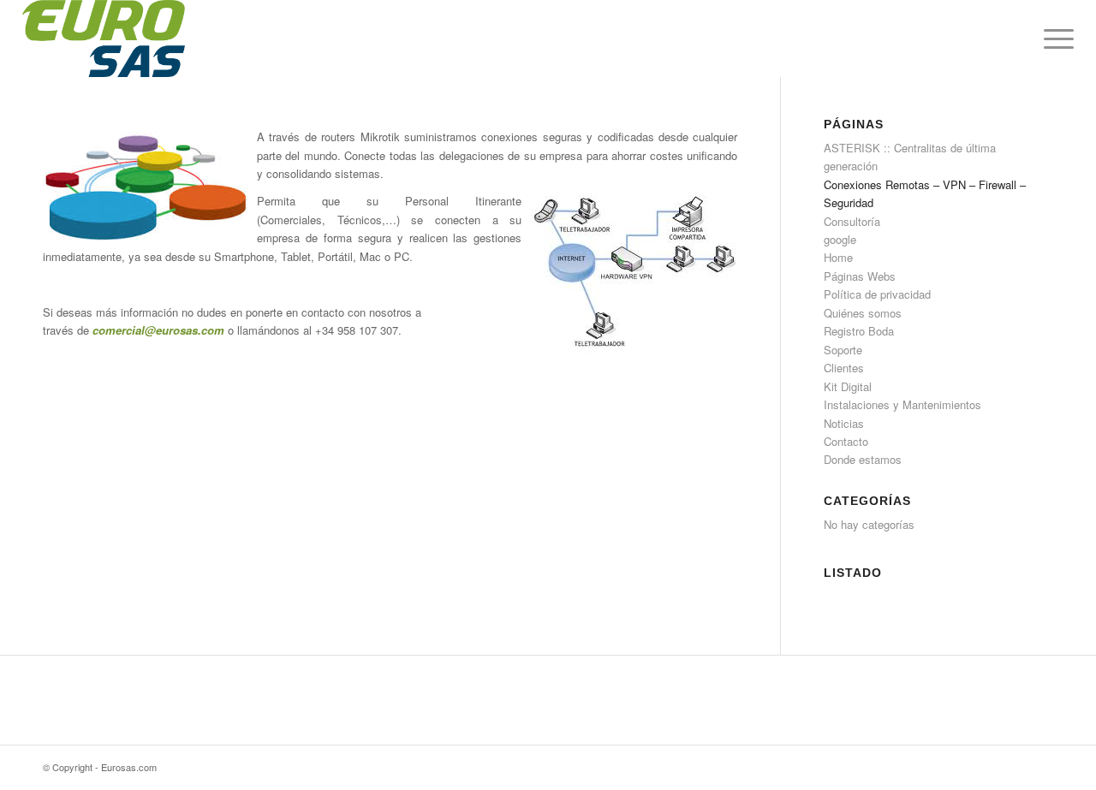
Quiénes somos (863, 313)
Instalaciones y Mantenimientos (902, 404)
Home (838, 257)
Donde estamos (863, 459)
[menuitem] (1053, 38)
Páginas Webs (860, 276)
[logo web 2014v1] (103, 38)
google (840, 239)
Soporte (843, 350)
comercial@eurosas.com (158, 330)
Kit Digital (848, 386)
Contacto (846, 441)
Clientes (844, 367)
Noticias (844, 423)
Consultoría (852, 221)
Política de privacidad (877, 294)
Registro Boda (859, 331)
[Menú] (1053, 38)
